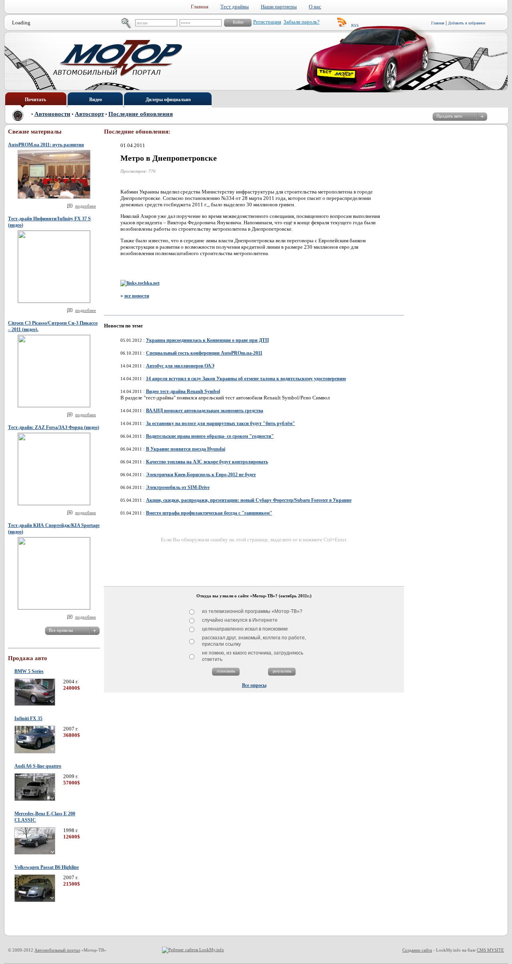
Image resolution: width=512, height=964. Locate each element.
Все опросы (254, 685)
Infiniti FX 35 (28, 718)
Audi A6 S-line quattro (37, 766)
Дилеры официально (168, 99)
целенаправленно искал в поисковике (245, 629)
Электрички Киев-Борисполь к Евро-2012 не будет (201, 474)
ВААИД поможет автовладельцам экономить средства (204, 410)
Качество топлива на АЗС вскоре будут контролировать (207, 462)
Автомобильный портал (57, 950)
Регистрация (267, 22)
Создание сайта (417, 950)
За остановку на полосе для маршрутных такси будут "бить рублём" (220, 423)
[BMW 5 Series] (34, 704)
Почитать (35, 99)
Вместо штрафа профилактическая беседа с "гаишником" (209, 513)
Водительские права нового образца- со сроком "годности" (210, 436)
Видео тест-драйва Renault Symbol (183, 391)
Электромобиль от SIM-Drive (178, 487)
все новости (136, 296)
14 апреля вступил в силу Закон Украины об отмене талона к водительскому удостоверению (246, 378)
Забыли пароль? (302, 22)
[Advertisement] (254, 561)
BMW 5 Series (29, 671)
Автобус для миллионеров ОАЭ (180, 366)
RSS (355, 25)
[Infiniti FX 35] (34, 751)
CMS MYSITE (490, 950)
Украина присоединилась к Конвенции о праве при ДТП (207, 340)
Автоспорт (89, 114)
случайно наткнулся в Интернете (240, 620)
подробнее (85, 206)
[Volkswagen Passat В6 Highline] (34, 900)
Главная (437, 23)
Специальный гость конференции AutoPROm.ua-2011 (204, 353)
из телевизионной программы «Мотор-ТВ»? (252, 611)
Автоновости (52, 114)
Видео (95, 99)
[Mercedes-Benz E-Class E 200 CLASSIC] (34, 853)
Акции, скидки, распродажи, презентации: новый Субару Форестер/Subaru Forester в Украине (249, 500)
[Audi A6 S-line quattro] (34, 799)
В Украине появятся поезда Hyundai (185, 449)
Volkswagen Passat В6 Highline (46, 867)
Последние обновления (140, 114)
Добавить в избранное (466, 23)
